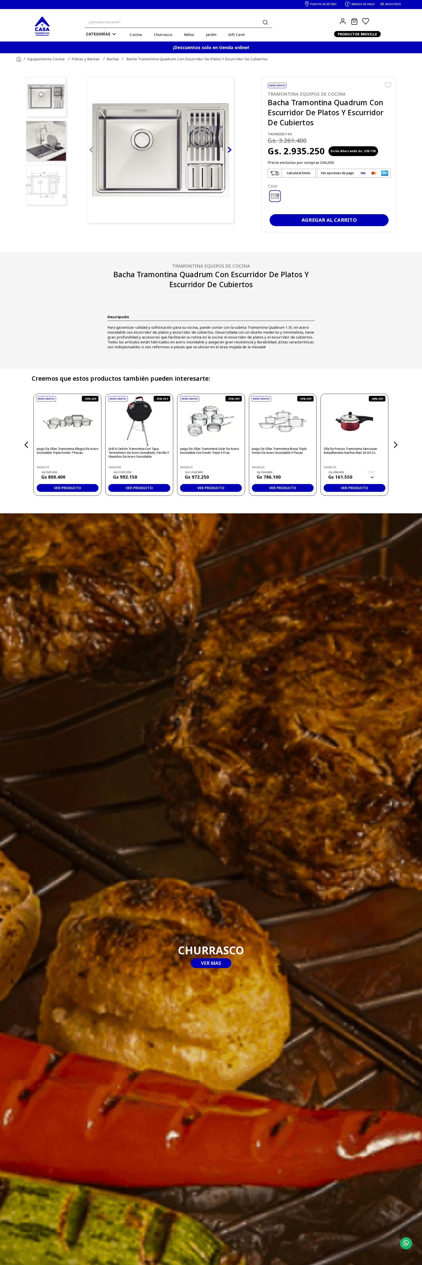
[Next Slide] (395, 445)
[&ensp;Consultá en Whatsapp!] (405, 1243)
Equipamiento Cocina (45, 58)
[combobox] (178, 22)
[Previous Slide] (26, 445)
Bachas (113, 58)
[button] (291, 173)
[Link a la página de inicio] (18, 59)
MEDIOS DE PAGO (363, 4)
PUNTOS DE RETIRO (323, 4)
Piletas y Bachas (85, 58)
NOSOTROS (393, 4)
